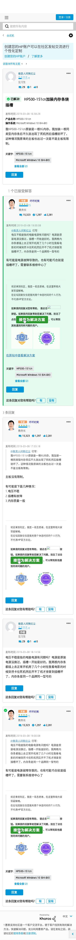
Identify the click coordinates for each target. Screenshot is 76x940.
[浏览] (6, 17)
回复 (14, 175)
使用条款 (18, 933)
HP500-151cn (24, 153)
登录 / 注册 (65, 17)
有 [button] (41, 400)
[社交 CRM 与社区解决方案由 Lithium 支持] (48, 917)
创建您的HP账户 (14, 56)
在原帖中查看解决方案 (20, 355)
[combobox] (38, 26)
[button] (68, 73)
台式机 (10, 35)
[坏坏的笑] (11, 204)
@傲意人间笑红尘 (21, 230)
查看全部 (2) (21, 166)
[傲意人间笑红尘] (10, 76)
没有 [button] (51, 400)
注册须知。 (32, 933)
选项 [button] (71, 35)
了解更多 (37, 56)
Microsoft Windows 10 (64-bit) (33, 160)
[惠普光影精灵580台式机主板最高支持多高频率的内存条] (22, 63)
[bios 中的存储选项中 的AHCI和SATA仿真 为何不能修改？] (26, 63)
